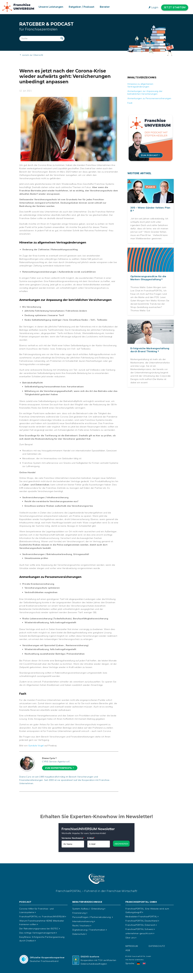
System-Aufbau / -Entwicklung (88, 908)
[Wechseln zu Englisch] (144, 963)
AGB (127, 950)
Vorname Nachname (73, 838)
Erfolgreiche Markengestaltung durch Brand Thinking (149, 350)
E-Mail (91, 838)
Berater (105, 6)
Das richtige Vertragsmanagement (37, 932)
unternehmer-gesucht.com (139, 933)
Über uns (130, 937)
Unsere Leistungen (51, 6)
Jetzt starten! (175, 7)
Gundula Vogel (36, 745)
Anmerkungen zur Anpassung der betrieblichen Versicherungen (145, 92)
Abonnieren (121, 843)
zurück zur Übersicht (32, 55)
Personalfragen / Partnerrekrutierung (91, 917)
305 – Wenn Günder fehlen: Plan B (150, 209)
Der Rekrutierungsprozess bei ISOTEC (38, 928)
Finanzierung (79, 913)
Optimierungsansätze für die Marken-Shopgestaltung (148, 278)
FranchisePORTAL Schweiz (139, 929)
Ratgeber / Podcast (81, 6)
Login (154, 7)
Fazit (129, 103)
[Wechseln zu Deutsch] (138, 963)
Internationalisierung (82, 921)
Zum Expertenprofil (58, 768)
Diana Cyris (48, 758)
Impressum (131, 946)
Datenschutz (78, 934)
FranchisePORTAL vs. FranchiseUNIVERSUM (42, 916)
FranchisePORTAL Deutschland (141, 920)
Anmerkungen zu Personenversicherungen (149, 98)
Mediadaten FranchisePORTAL (141, 916)
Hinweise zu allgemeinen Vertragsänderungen (140, 85)
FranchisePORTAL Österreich (140, 925)
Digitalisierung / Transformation (88, 929)
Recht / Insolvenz (81, 925)
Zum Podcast (149, 155)
